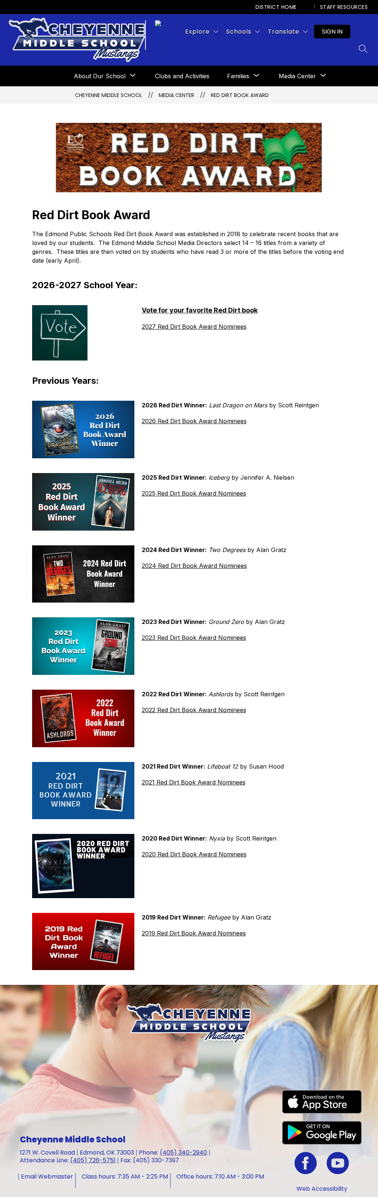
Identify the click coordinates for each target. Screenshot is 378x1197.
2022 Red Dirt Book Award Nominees (194, 710)
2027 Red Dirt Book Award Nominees (194, 326)
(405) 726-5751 (93, 1160)
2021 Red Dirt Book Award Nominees (193, 782)
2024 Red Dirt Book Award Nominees (194, 565)
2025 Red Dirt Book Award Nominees (194, 493)
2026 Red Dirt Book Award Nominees (194, 421)
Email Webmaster (47, 1177)
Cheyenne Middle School (108, 95)
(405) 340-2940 (183, 1152)
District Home (276, 7)
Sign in (332, 31)
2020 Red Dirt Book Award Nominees (194, 854)
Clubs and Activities (182, 76)
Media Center (297, 76)
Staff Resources (344, 7)
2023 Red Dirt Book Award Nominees (194, 637)
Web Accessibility (321, 1188)
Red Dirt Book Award (240, 95)
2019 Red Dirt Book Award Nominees (194, 933)
